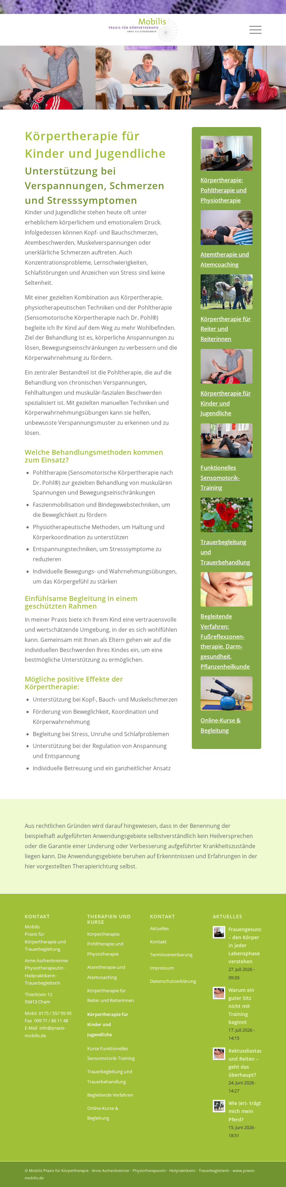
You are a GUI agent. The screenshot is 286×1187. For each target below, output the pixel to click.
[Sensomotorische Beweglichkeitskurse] (227, 440)
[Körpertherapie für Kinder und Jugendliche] (227, 366)
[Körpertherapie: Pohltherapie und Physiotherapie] (227, 153)
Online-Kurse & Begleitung (102, 1113)
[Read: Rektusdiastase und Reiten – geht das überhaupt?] (219, 1053)
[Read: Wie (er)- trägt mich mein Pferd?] (219, 1106)
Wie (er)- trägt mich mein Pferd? (244, 1111)
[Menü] (252, 29)
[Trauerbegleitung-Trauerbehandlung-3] (227, 515)
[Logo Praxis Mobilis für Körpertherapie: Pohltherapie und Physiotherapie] (143, 29)
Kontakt (158, 942)
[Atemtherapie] (227, 227)
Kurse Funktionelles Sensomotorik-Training (111, 1053)
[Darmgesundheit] (227, 589)
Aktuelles (159, 928)
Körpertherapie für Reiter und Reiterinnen (110, 995)
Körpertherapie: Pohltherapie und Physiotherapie (105, 944)
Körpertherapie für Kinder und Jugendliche (107, 1024)
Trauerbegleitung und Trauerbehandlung (109, 1076)
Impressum (162, 968)
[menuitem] (252, 29)
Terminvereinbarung (171, 954)
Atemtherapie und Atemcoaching (106, 972)
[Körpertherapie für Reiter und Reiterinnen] (227, 291)
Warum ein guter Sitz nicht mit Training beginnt (241, 1006)
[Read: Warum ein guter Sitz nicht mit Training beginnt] (219, 993)
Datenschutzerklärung (173, 981)
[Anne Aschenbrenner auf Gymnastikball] (227, 693)
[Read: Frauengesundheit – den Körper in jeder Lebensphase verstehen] (219, 932)
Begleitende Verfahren (110, 1095)
